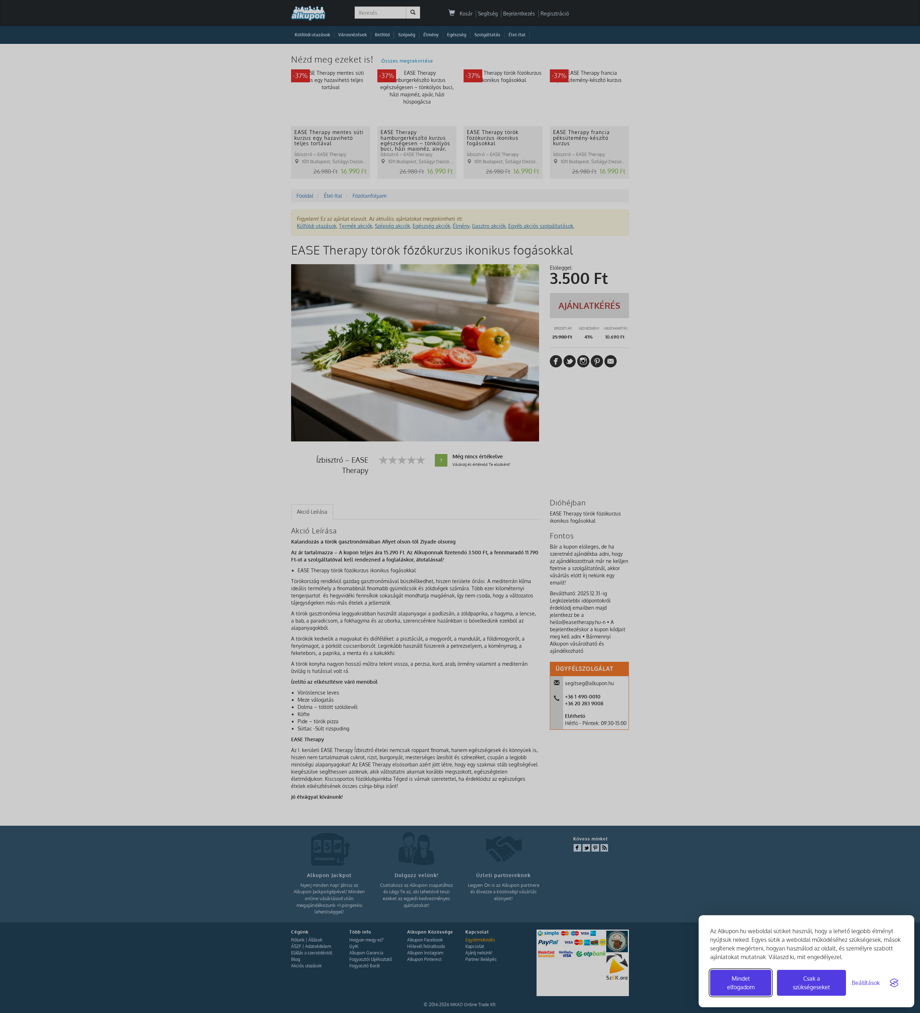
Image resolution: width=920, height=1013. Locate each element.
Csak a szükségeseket (811, 983)
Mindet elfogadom (741, 983)
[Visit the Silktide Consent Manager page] (894, 982)
